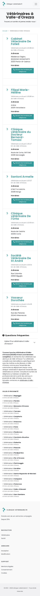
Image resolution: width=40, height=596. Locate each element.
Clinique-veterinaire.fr (14, 4)
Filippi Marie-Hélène (20, 91)
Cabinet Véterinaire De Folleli (21, 41)
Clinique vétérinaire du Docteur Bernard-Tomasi (21, 134)
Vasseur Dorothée (17, 299)
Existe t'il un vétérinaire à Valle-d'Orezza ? (17, 342)
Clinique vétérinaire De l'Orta (21, 216)
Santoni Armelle (22, 176)
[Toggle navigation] (36, 4)
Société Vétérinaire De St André (21, 258)
